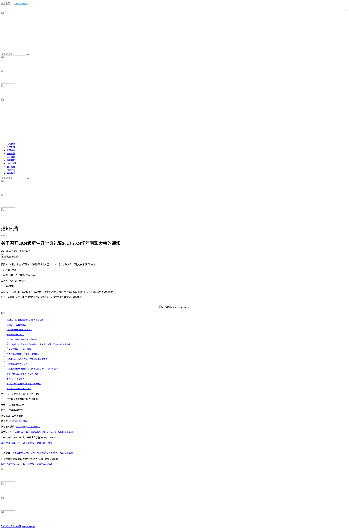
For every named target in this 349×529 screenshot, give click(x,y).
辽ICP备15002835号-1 (11, 443)
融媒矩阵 (5, 526)
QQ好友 (5, 256)
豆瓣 (16, 256)
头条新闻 (11, 144)
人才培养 (11, 147)
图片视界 (11, 167)
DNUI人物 (11, 163)
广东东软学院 (50, 432)
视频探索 (11, 170)
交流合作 (11, 150)
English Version (21, 3)
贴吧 (11, 256)
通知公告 (11, 160)
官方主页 (5, 3)
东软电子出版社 (65, 432)
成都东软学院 (37, 432)
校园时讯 (11, 153)
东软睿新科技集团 (21, 432)
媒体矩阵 (11, 173)
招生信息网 (15, 526)
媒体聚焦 (11, 157)
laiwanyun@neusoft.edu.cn (28, 426)
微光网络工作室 (19, 421)
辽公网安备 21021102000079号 (37, 443)
